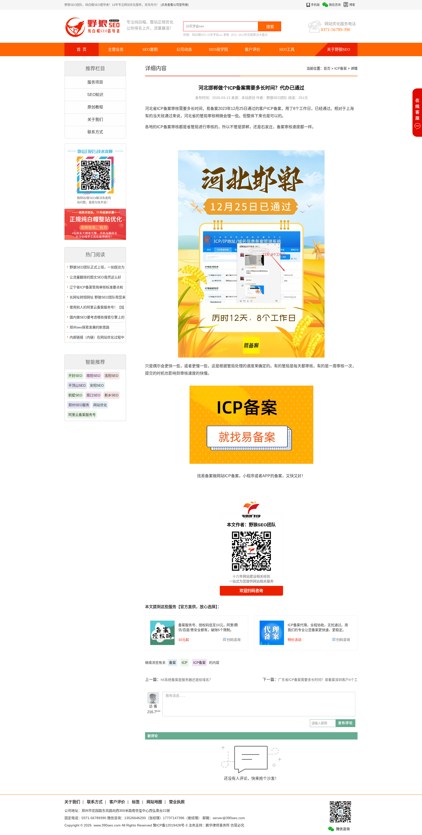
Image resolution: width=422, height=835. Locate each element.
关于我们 (95, 119)
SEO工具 (287, 49)
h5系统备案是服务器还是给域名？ (186, 680)
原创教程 (95, 107)
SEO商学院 (218, 49)
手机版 (315, 5)
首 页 (81, 49)
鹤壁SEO (75, 395)
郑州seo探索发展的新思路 (89, 327)
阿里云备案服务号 (82, 415)
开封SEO (75, 376)
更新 (226, 35)
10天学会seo (215, 35)
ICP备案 (340, 68)
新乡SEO (111, 395)
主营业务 (116, 49)
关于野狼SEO (338, 49)
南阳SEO (93, 376)
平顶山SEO (77, 385)
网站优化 (100, 405)
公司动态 (184, 49)
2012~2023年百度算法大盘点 (249, 35)
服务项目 (95, 82)
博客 (352, 5)
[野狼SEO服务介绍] (95, 239)
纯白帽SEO (199, 35)
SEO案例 (150, 49)
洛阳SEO (111, 376)
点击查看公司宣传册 (174, 5)
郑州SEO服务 (78, 405)
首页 (327, 68)
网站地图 (154, 802)
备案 (172, 663)
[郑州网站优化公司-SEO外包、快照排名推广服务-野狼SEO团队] (95, 27)
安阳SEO (97, 385)
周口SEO (93, 395)
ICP (184, 663)
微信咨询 (335, 5)
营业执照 (177, 802)
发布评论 (345, 723)
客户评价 (252, 49)
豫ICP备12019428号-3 (170, 825)
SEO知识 (95, 95)
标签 (136, 802)
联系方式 (95, 132)
